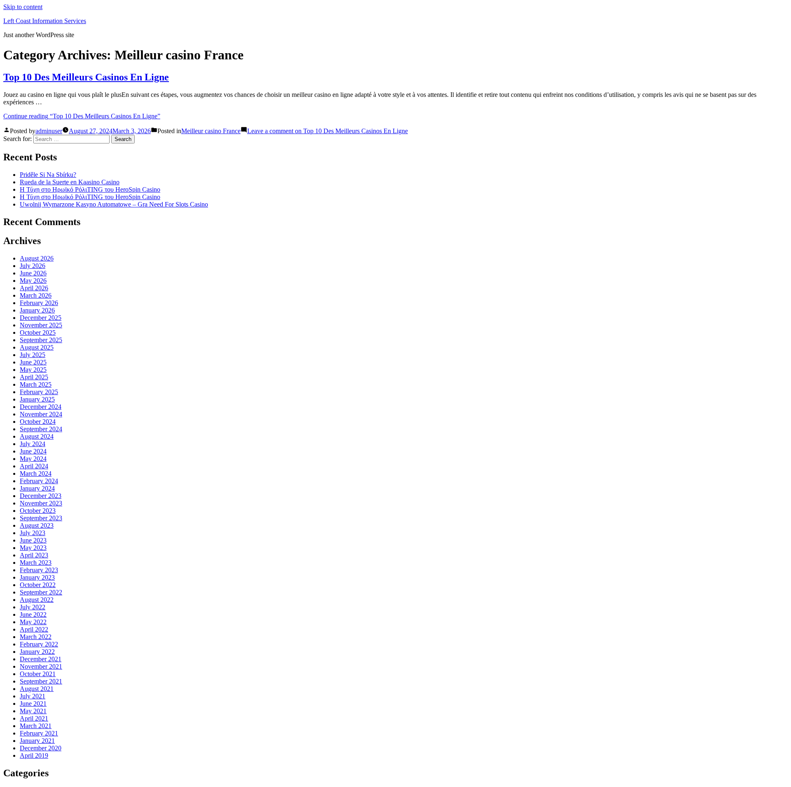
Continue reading (81, 116)
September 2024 (41, 428)
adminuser (48, 130)
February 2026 (39, 302)
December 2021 (40, 658)
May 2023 (33, 547)
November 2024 (41, 414)
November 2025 (41, 325)
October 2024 (38, 421)
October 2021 (38, 673)
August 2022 (37, 599)
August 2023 (37, 525)
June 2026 (33, 273)
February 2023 (39, 569)
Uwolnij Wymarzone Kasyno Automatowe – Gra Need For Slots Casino (114, 204)
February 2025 (39, 391)
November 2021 (41, 666)
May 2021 (33, 710)
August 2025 (37, 347)
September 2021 (41, 681)
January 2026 (37, 310)
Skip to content (22, 6)
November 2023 (41, 503)
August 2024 (37, 436)
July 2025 (32, 354)
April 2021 (34, 718)
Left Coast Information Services (44, 20)
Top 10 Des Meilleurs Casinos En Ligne (86, 77)
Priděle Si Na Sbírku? (48, 174)
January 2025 (37, 399)
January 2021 (37, 740)
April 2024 (34, 466)
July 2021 (32, 696)
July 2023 (32, 532)
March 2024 (35, 473)
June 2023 (33, 540)
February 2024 (39, 480)
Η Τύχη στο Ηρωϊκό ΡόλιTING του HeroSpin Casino (90, 189)
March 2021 (35, 725)
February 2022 (39, 644)
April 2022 (34, 629)
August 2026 (37, 258)
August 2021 (37, 688)
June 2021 (33, 703)
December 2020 (40, 748)
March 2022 (35, 636)
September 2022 (41, 592)
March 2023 (35, 562)
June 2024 (33, 451)
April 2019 (34, 755)
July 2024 (32, 443)
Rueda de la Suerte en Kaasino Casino (69, 182)
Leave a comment (327, 130)
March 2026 (35, 295)
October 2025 (38, 332)
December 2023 (40, 495)
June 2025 (33, 362)
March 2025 (35, 384)
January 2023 (37, 577)
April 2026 (34, 287)
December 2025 (40, 317)
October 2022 (38, 584)
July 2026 (32, 265)
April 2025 (34, 377)
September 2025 (41, 339)
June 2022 (33, 614)
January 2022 (37, 651)
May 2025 (33, 369)
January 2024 (37, 488)
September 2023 (41, 518)
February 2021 (39, 733)
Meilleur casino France (211, 130)
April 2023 (34, 555)
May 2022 (33, 621)
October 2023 (38, 510)
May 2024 (33, 458)
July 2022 (32, 607)
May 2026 (33, 280)
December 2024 (40, 406)
